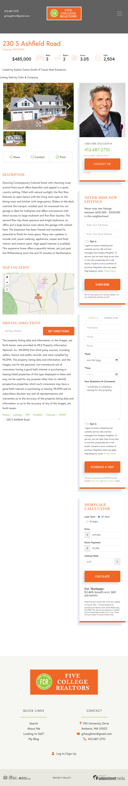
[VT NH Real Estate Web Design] (109, 777)
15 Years (94, 521)
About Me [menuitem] (33, 728)
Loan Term (89, 516)
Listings (17, 415)
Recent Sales (103, 156)
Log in (60, 754)
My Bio (87, 172)
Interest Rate (91, 555)
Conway (50, 415)
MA (28, 415)
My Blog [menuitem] (33, 739)
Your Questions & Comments (99, 381)
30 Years (105, 516)
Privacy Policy (110, 271)
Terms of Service (109, 481)
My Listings (89, 156)
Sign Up (71, 754)
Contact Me (102, 164)
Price (87, 529)
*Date (87, 353)
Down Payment (92, 542)
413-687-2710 (11, 11)
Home (5, 415)
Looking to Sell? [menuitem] (33, 734)
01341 (62, 415)
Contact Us (93, 318)
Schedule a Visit (111, 318)
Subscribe (102, 284)
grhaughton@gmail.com (17, 15)
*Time (87, 367)
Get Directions (58, 331)
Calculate (102, 576)
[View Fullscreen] (7, 289)
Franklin (37, 415)
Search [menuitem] (33, 723)
